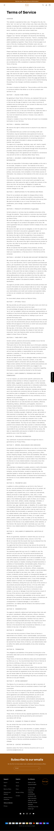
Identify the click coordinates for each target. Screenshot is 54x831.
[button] (4, 5)
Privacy (5, 806)
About (17, 785)
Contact (18, 795)
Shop (17, 789)
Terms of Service (8, 802)
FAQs (5, 785)
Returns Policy (7, 789)
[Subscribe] (38, 768)
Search (5, 782)
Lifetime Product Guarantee (8, 798)
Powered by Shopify (31, 825)
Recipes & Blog (20, 792)
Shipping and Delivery (7, 793)
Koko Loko (25, 825)
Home (17, 782)
